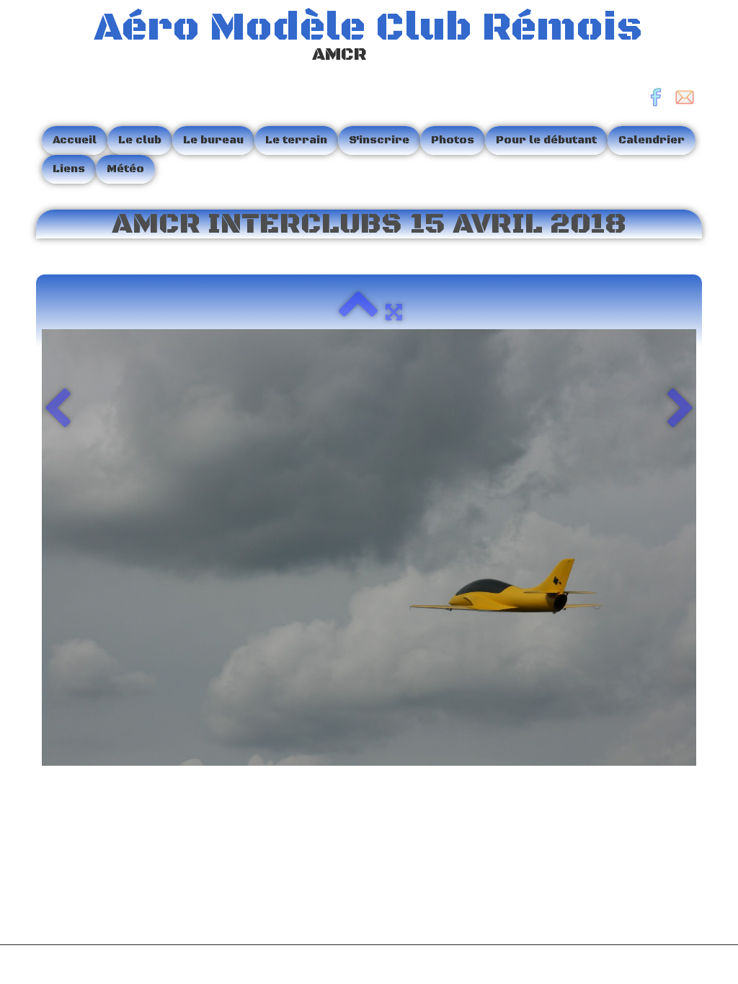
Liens (69, 169)
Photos (452, 140)
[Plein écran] (394, 312)
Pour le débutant (546, 140)
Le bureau (213, 140)
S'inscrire (379, 140)
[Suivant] (680, 409)
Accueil (75, 140)
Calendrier (651, 140)
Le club (139, 140)
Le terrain (296, 140)
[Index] (358, 312)
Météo (125, 169)
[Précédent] (57, 409)
